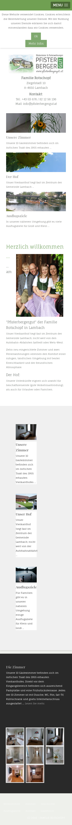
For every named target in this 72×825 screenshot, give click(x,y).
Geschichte (48, 803)
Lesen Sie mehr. (35, 703)
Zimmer (30, 803)
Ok (36, 36)
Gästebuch (47, 810)
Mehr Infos (36, 43)
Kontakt (30, 810)
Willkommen (11, 803)
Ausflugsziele (11, 810)
